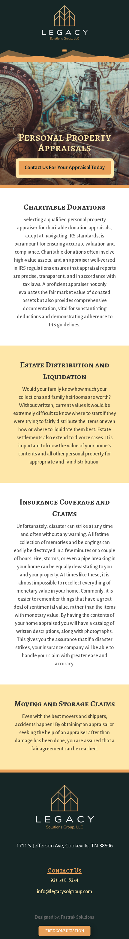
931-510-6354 (64, 880)
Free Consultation (64, 930)
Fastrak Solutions (77, 917)
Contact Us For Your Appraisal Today (65, 167)
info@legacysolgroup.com (64, 891)
